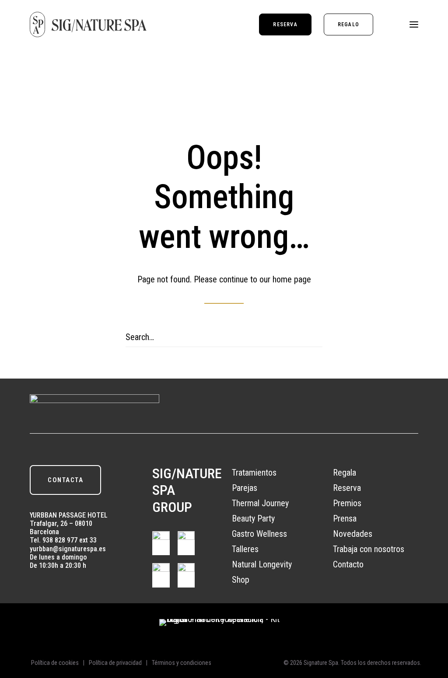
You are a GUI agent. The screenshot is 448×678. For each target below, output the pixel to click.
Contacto (348, 564)
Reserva (347, 488)
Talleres (245, 549)
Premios (347, 503)
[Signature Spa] (88, 24)
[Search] (224, 337)
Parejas (244, 488)
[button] (414, 24)
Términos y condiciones (181, 662)
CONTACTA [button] (65, 480)
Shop (240, 579)
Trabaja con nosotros (368, 549)
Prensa (345, 518)
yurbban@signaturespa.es (68, 549)
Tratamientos (254, 472)
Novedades (352, 533)
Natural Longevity (262, 564)
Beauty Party (253, 518)
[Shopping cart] (388, 24)
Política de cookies (55, 662)
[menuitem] (288, 24)
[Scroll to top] (432, 626)
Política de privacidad (115, 662)
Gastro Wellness (259, 533)
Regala (344, 472)
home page (292, 279)
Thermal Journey (260, 503)
